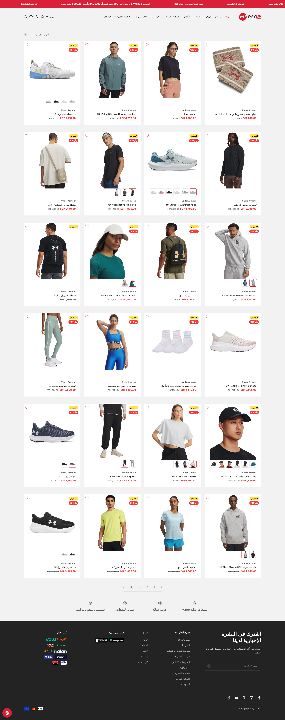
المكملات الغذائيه (172, 16)
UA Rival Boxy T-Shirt (184, 476)
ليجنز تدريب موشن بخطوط (62, 386)
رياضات (144, 656)
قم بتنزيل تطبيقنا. (268, 4)
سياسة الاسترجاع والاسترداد (176, 656)
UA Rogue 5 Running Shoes (241, 386)
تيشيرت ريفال (189, 114)
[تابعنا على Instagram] (252, 698)
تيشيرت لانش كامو (187, 567)
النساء (198, 16)
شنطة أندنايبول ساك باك (64, 295)
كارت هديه (107, 16)
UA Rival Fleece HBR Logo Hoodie (237, 567)
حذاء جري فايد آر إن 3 (65, 567)
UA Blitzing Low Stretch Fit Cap (238, 476)
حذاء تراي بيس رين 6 (65, 114)
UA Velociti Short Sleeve (122, 205)
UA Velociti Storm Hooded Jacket (116, 114)
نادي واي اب (184, 667)
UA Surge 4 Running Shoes (181, 205)
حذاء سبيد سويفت (67, 476)
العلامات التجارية (123, 16)
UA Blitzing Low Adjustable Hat (118, 295)
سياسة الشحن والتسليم (178, 651)
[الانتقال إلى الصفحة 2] (124, 587)
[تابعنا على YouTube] (237, 698)
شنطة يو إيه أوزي (187, 295)
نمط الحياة (218, 16)
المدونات (185, 684)
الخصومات (229, 16)
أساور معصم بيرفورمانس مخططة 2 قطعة (235, 114)
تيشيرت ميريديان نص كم (124, 567)
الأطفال (187, 16)
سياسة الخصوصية (181, 673)
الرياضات (155, 16)
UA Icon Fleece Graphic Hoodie (238, 295)
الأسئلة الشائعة (182, 678)
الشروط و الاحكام (181, 662)
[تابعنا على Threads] (244, 698)
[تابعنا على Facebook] (259, 698)
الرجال (208, 16)
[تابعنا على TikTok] (229, 698)
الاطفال (144, 651)
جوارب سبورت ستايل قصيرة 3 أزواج (178, 386)
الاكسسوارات (141, 16)
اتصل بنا (186, 645)
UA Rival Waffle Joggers (122, 476)
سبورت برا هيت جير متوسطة (121, 386)
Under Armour (249, 110)
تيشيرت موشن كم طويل (244, 205)
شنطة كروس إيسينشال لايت (62, 205)
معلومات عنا (184, 639)
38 (131, 587)
